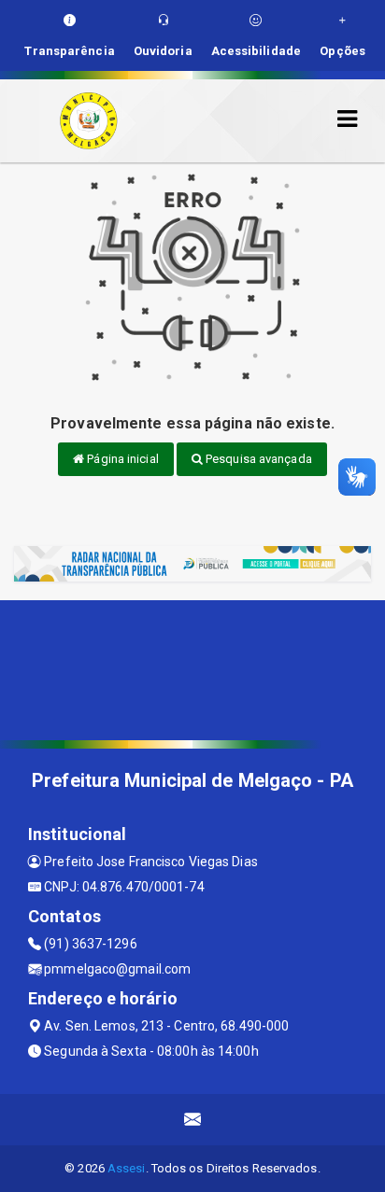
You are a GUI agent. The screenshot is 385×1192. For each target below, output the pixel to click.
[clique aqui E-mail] (193, 1119)
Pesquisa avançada (257, 459)
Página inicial (121, 459)
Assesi (126, 1168)
